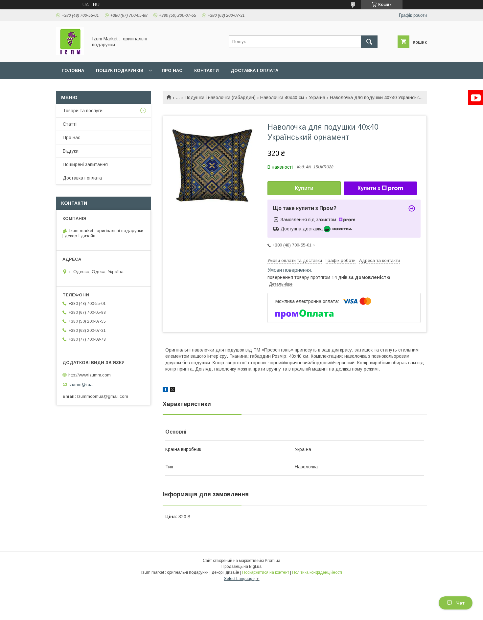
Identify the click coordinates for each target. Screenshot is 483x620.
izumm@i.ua (81, 384)
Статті (70, 124)
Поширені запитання (85, 164)
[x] (172, 390)
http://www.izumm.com (89, 375)
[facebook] (165, 390)
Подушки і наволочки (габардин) (220, 97)
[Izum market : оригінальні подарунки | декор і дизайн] (70, 53)
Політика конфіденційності (317, 572)
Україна (317, 97)
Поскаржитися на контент (265, 572)
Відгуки (71, 151)
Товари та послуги (83, 110)
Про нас (172, 70)
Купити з (368, 188)
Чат (460, 603)
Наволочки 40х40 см (282, 97)
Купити (304, 188)
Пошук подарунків (119, 70)
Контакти (206, 70)
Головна (73, 70)
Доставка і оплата (254, 70)
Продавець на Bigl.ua (241, 566)
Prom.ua (272, 560)
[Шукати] (369, 41)
